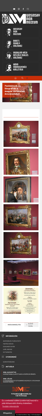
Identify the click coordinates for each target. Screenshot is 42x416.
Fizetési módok (8, 344)
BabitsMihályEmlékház (17, 43)
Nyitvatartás (7, 352)
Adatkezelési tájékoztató (12, 341)
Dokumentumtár (9, 346)
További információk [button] (10, 406)
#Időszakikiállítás (14, 324)
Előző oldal (29, 325)
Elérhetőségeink (9, 362)
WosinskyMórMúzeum (17, 32)
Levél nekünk (7, 349)
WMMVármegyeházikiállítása (20, 67)
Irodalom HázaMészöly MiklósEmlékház (20, 55)
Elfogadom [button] (7, 413)
